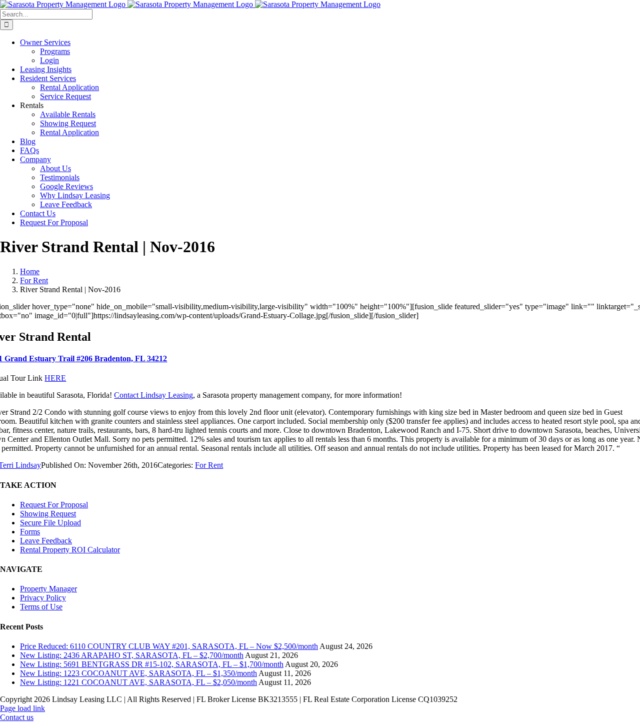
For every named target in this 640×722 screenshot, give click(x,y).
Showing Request (48, 513)
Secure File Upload (50, 522)
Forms (30, 531)
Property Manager (48, 588)
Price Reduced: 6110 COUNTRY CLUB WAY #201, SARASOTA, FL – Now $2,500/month (169, 646)
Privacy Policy (43, 597)
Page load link (22, 708)
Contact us (17, 717)
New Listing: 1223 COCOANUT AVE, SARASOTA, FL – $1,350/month (138, 673)
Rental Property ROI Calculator (70, 549)
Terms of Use (41, 606)
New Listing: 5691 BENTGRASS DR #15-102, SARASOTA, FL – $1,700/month (152, 664)
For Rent (209, 465)
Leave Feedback (46, 540)
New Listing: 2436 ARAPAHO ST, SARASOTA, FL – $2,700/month (132, 655)
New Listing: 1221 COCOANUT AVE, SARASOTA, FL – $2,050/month (138, 682)
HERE (55, 378)
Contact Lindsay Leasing (153, 395)
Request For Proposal (54, 504)
